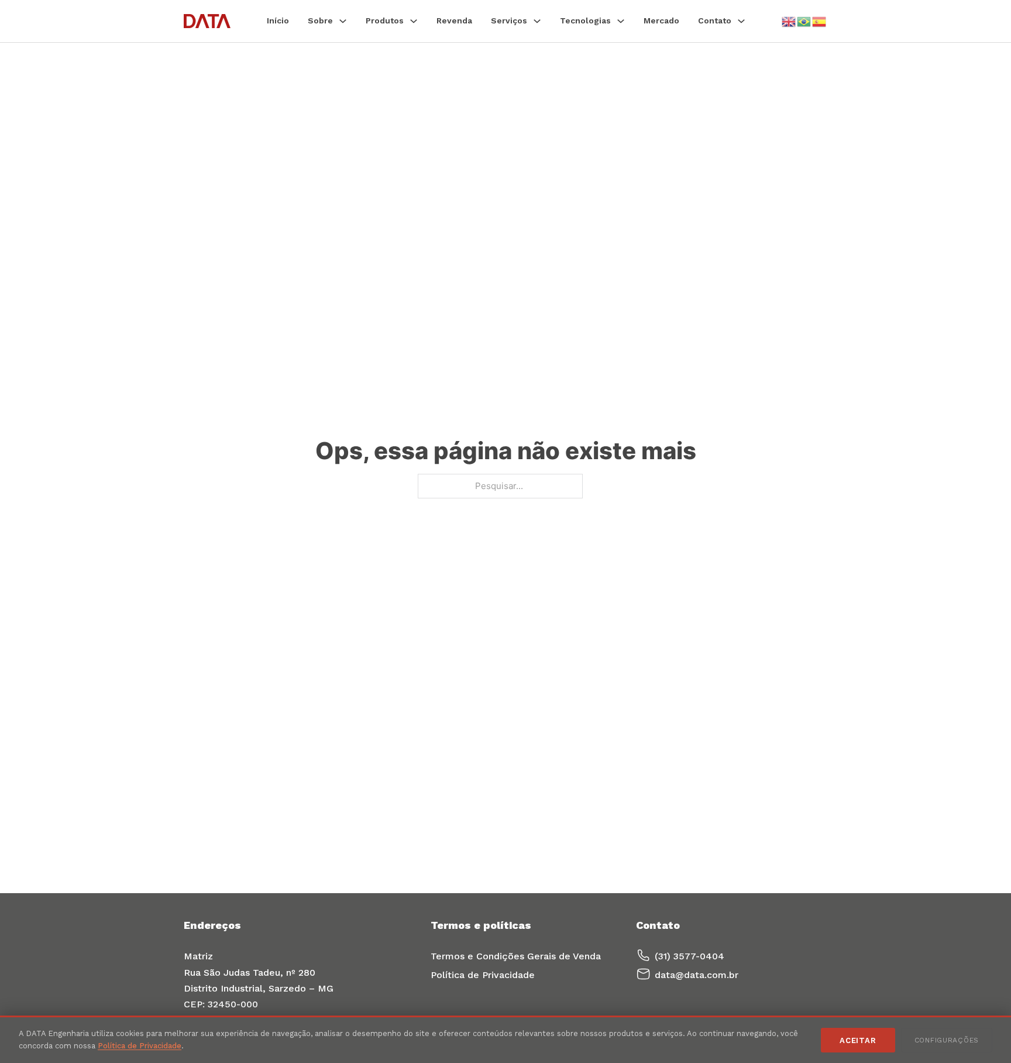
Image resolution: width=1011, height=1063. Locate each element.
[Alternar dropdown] (343, 21)
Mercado (661, 20)
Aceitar (858, 1040)
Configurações (946, 1040)
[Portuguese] (804, 20)
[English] (789, 20)
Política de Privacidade (483, 974)
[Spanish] (819, 20)
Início (278, 20)
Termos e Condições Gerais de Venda (516, 956)
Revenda (454, 20)
